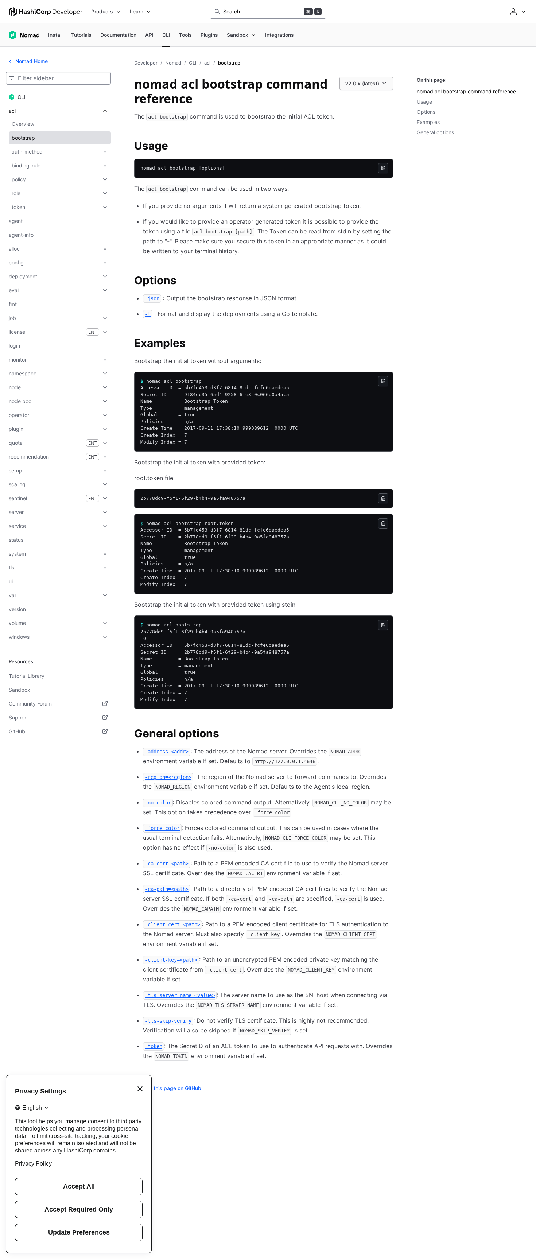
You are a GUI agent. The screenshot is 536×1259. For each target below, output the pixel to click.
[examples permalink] (193, 344)
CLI (193, 63)
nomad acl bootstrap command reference (466, 91)
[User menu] (517, 11)
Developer (146, 63)
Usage (424, 102)
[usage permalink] (175, 146)
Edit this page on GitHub (172, 1088)
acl (207, 63)
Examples (428, 122)
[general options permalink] (226, 734)
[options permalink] (183, 281)
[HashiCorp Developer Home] (45, 12)
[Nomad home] (24, 35)
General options (435, 132)
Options (426, 112)
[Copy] (383, 168)
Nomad (173, 63)
